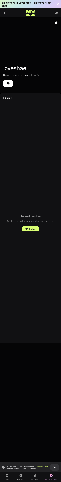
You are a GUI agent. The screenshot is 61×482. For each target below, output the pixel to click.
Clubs (7, 479)
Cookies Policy (42, 466)
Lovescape (25, 2)
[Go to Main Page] (30, 13)
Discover (20, 479)
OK (54, 467)
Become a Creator (51, 479)
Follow (32, 228)
